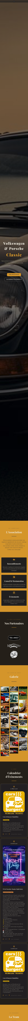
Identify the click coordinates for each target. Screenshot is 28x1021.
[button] (14, 1)
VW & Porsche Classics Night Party (13, 889)
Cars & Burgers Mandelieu (10, 817)
